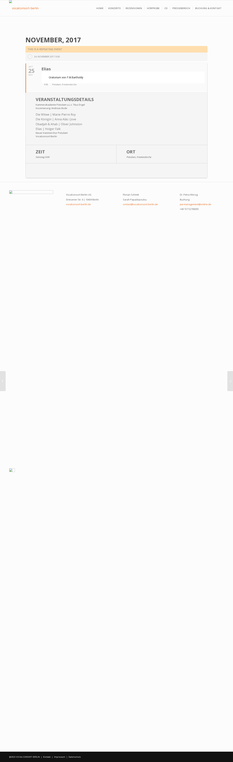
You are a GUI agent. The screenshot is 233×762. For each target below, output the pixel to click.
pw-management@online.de (195, 204)
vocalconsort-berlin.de (78, 204)
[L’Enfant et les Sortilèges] (3, 381)
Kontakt (47, 756)
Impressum (59, 756)
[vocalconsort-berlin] (24, 8)
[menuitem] (100, 8)
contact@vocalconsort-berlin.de (140, 204)
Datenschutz (75, 756)
